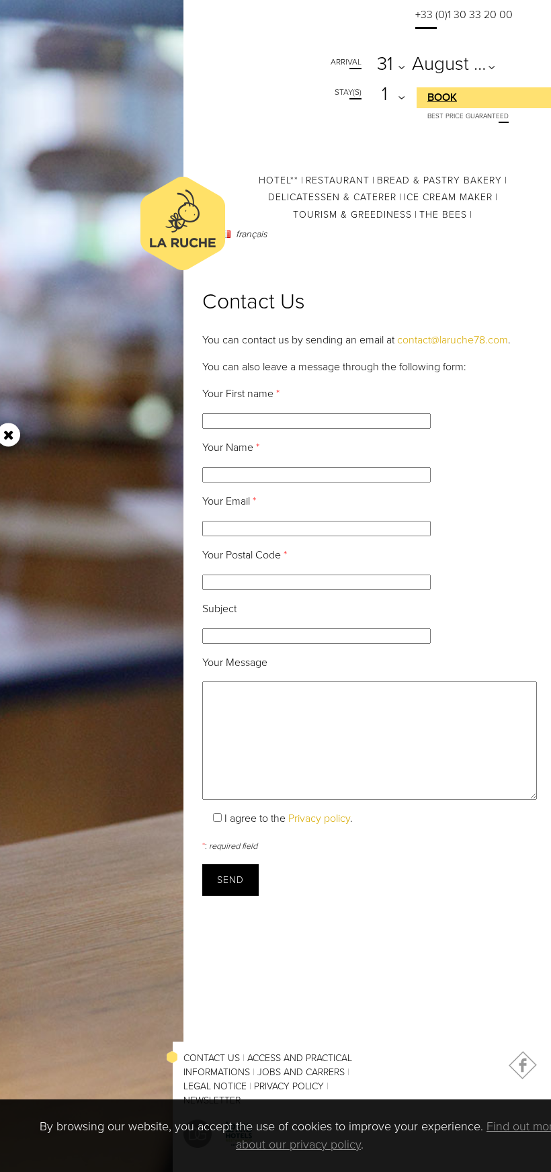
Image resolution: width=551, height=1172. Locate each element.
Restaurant (338, 180)
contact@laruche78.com (452, 340)
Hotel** (278, 180)
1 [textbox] (385, 94)
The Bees (443, 214)
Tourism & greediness (352, 214)
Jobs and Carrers (301, 1072)
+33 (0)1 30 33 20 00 (464, 15)
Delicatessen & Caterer (332, 197)
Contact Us (211, 1058)
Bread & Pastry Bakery (439, 180)
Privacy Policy (289, 1086)
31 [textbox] (385, 63)
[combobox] (387, 62)
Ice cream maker (448, 197)
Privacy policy (319, 818)
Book (442, 97)
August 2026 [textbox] (451, 63)
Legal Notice (215, 1086)
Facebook (523, 1065)
